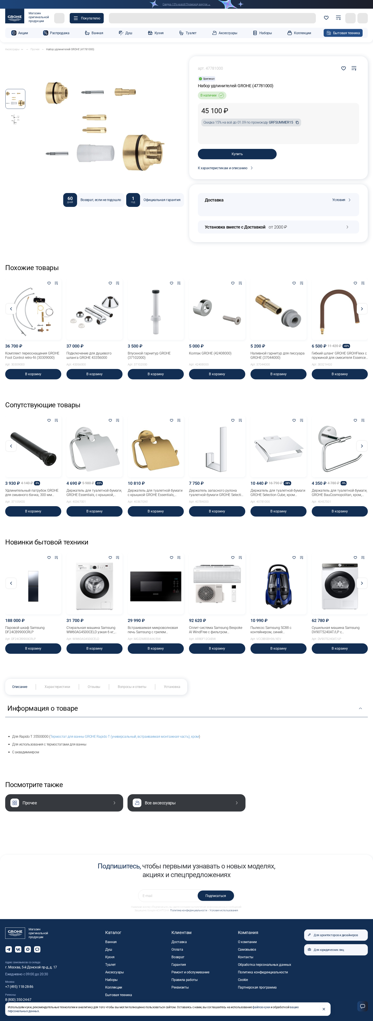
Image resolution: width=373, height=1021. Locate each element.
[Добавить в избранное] (49, 283)
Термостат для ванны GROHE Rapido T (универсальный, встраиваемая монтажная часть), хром (124, 736)
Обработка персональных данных (264, 965)
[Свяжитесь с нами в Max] (27, 949)
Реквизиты (180, 987)
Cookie (243, 980)
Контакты (245, 957)
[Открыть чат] (37, 949)
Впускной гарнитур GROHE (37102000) (149, 355)
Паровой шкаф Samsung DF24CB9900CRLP (25, 630)
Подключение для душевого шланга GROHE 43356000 (88, 355)
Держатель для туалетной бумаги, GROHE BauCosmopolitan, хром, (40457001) (339, 492)
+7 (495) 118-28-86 (19, 987)
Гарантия (178, 965)
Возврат (177, 957)
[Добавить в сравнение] (354, 68)
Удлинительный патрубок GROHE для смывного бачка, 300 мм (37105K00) (31, 492)
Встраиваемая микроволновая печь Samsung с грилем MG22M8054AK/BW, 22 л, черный (154, 630)
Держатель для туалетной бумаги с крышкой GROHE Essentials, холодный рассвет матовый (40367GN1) (155, 492)
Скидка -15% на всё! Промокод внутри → (186, 4)
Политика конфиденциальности (188, 910)
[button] (87, 18)
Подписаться (215, 896)
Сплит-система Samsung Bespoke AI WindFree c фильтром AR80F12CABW (215, 630)
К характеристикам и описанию (222, 168)
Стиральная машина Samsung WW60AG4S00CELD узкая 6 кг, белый (90, 630)
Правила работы (184, 980)
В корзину (33, 374)
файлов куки (261, 1007)
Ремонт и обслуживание (190, 972)
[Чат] (362, 1006)
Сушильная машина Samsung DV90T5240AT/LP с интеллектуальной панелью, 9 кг (338, 630)
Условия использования (224, 910)
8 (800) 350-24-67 (18, 1000)
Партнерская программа (257, 987)
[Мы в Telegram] (8, 949)
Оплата (177, 949)
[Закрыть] (324, 1009)
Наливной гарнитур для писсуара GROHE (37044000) (277, 355)
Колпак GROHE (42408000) (210, 353)
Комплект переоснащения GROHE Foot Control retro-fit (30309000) (32, 355)
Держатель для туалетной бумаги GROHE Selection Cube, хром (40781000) (277, 492)
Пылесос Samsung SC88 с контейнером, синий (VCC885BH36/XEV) (270, 630)
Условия (338, 200)
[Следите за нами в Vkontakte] (18, 949)
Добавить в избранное (343, 68)
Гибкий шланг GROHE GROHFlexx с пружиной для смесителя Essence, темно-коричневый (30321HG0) (339, 355)
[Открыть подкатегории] (22, 49)
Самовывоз (247, 949)
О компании (247, 942)
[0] (326, 18)
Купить (237, 154)
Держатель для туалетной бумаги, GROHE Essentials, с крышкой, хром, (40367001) (94, 492)
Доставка (179, 942)
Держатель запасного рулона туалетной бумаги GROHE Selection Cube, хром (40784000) (217, 492)
